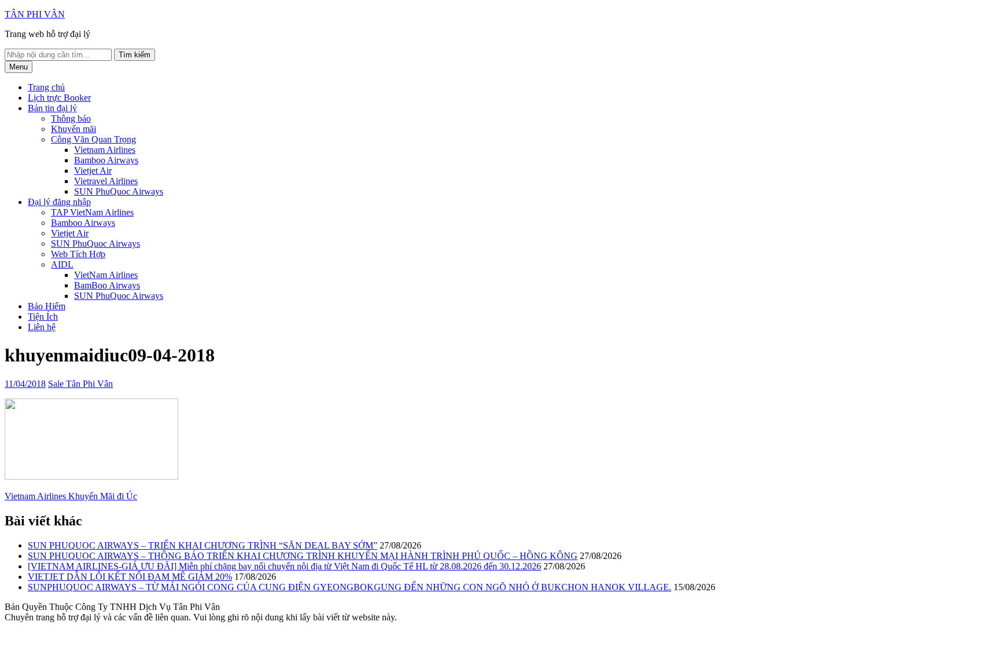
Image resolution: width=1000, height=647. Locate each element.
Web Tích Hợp (78, 254)
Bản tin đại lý (52, 108)
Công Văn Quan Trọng (93, 139)
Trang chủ (46, 87)
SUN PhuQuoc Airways (118, 191)
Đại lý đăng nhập (59, 202)
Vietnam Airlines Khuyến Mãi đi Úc (71, 496)
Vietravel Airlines (106, 181)
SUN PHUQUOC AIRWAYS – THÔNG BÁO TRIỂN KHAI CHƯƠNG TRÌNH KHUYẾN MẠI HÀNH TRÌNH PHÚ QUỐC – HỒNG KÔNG (303, 556)
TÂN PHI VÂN (35, 14)
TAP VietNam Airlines (92, 212)
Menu (18, 67)
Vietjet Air (93, 171)
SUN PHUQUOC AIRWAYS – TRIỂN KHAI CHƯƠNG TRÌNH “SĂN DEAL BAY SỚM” (202, 545)
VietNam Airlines (106, 275)
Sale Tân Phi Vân (80, 384)
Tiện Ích (43, 316)
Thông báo (71, 118)
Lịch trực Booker (59, 98)
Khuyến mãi (73, 129)
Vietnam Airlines (104, 150)
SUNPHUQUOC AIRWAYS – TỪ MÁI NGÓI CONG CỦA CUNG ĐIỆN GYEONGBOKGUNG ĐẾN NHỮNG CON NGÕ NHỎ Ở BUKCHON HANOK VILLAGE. (349, 587)
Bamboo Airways (106, 160)
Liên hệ (42, 327)
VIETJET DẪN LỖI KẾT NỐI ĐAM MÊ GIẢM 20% (130, 577)
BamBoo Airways (107, 285)
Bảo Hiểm (46, 306)
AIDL (62, 264)
